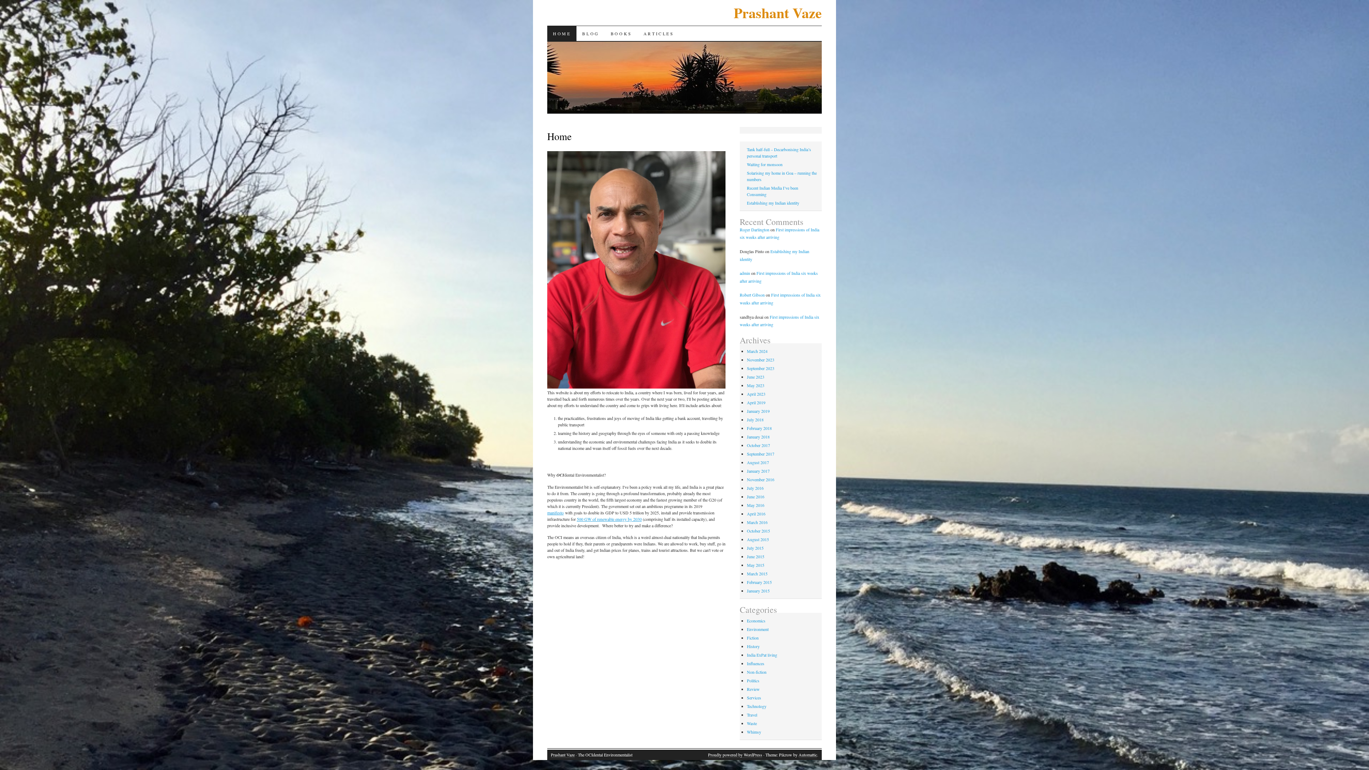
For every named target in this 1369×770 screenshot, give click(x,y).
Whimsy (754, 732)
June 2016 (755, 496)
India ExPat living (762, 655)
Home (562, 33)
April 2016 (756, 514)
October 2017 (758, 445)
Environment (758, 629)
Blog (590, 33)
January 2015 (758, 591)
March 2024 (757, 351)
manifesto (555, 512)
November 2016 (760, 479)
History (753, 646)
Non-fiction (756, 672)
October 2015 (758, 531)
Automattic (808, 755)
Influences (755, 663)
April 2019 (756, 402)
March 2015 (757, 573)
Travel (752, 715)
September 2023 (760, 368)
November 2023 (760, 360)
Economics (756, 620)
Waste (752, 723)
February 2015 (759, 582)
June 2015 (755, 556)
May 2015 (755, 565)
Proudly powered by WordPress (735, 755)
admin (745, 273)
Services (754, 697)
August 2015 (758, 539)
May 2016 (755, 505)
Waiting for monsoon (765, 164)
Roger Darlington (754, 229)
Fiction (753, 638)
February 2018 (759, 428)
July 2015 (755, 548)
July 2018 (755, 419)
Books (621, 33)
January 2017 (758, 471)
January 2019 (758, 411)
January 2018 (758, 437)
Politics (753, 680)
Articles (659, 33)
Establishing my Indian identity (773, 203)
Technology (756, 706)
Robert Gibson (752, 295)
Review (753, 689)
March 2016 (757, 522)
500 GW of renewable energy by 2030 (609, 519)
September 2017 (760, 454)
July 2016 (755, 488)
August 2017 (758, 462)
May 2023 (755, 385)
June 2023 (755, 377)
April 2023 (756, 394)
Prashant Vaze (778, 12)
